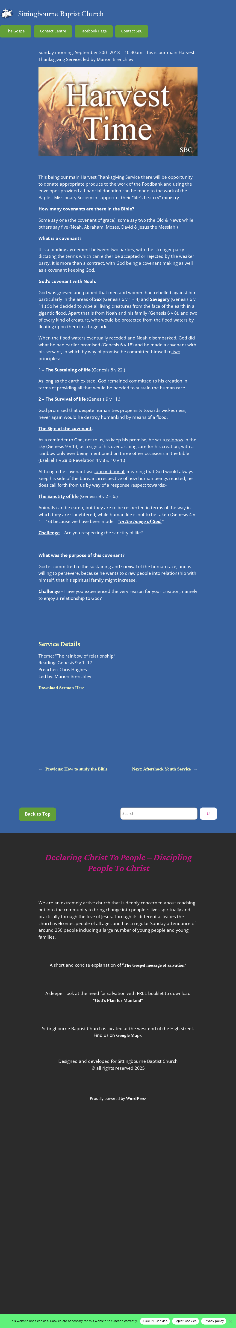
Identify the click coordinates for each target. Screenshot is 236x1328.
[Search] (208, 813)
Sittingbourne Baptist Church (60, 14)
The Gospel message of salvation (154, 965)
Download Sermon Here (61, 687)
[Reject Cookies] (230, 1321)
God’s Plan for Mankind (118, 1000)
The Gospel (16, 31)
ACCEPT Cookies (155, 1321)
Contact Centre (53, 31)
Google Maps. (129, 1035)
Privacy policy (214, 1321)
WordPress (136, 1098)
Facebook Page (93, 31)
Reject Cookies (185, 1321)
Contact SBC (131, 31)
